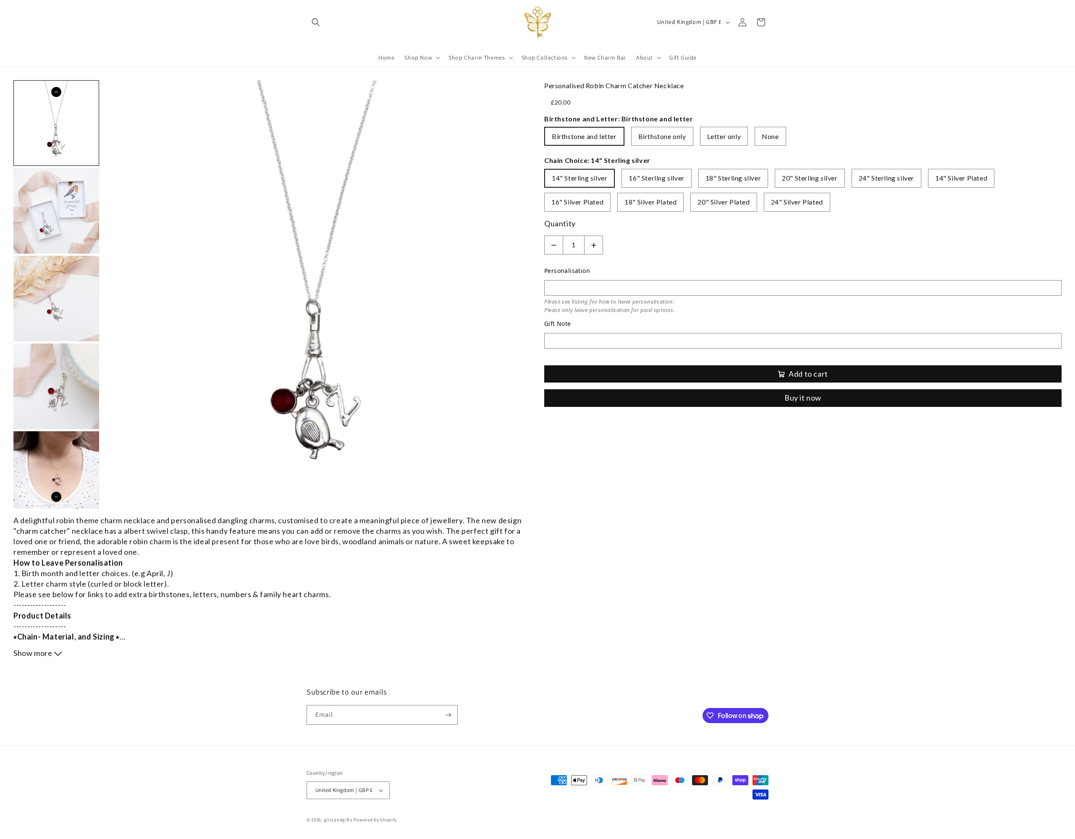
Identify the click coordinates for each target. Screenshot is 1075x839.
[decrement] (553, 245)
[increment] (593, 245)
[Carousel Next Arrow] (56, 497)
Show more (33, 653)
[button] (316, 22)
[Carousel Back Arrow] (56, 92)
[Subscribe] (448, 715)
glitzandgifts (338, 820)
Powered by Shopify (375, 820)
